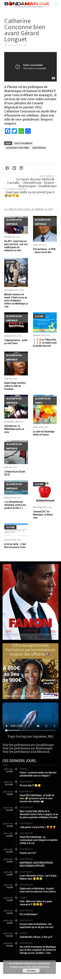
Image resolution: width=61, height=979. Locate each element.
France (24, 769)
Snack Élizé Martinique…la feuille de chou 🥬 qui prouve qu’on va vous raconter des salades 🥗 (37, 798)
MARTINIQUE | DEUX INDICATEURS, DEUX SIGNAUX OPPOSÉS (36, 864)
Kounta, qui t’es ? (28, 852)
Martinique (39, 148)
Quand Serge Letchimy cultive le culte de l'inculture (15, 386)
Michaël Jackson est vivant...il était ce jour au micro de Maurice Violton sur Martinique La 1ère (16, 300)
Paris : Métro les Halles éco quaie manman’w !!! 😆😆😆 (36, 903)
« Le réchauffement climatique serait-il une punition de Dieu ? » (15, 505)
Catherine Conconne (17, 148)
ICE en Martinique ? (29, 914)
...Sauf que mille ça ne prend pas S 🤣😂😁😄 (29, 193)
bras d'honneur (23, 143)
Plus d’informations (40, 966)
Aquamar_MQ (43, 736)
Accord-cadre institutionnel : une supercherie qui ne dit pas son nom (37, 926)
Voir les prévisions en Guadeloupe (28, 745)
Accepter (31, 970)
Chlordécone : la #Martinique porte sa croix (14, 429)
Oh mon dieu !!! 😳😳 (30, 785)
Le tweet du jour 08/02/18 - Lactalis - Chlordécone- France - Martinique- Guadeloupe (32, 182)
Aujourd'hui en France (42, 400)
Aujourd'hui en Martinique (14, 221)
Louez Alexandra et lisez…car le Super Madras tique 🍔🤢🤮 (38, 877)
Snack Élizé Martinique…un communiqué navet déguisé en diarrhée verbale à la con (39, 840)
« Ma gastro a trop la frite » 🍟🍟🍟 (38, 827)
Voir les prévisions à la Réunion (26, 752)
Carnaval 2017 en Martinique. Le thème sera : (43, 514)
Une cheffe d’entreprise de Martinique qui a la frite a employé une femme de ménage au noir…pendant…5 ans (38, 949)
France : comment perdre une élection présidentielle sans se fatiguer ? (38, 774)
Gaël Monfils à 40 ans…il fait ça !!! (36, 936)
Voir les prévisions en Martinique (28, 748)
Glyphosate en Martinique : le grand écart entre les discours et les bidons (38, 890)
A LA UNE (10, 262)
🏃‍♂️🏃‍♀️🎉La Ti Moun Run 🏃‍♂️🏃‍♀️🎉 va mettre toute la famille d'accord (45, 342)
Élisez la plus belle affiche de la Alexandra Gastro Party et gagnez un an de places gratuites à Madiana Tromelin (39, 814)
